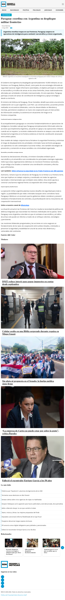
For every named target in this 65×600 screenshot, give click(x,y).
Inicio (4, 10)
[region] (32, 547)
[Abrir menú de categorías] (63, 4)
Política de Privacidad (7, 595)
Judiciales (48, 10)
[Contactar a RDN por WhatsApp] (2, 586)
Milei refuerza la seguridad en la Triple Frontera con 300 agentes (37, 171)
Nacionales (14, 10)
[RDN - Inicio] (8, 4)
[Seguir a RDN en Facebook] (2, 576)
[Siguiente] (62, 547)
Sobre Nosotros (19, 595)
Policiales (37, 10)
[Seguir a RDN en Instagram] (2, 580)
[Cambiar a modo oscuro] (57, 4)
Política (26, 10)
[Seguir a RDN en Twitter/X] (2, 583)
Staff (25, 595)
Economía (59, 10)
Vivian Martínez (6, 26)
